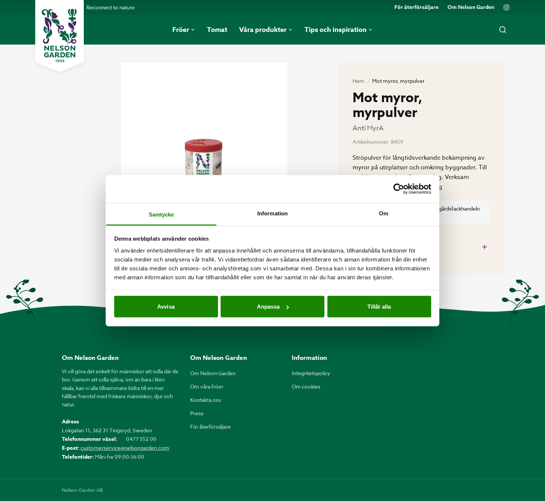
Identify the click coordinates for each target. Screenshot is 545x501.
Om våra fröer (206, 386)
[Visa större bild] (204, 173)
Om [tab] (383, 213)
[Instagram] (506, 7)
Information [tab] (272, 213)
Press (197, 413)
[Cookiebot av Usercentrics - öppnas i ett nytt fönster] (398, 189)
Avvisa (166, 306)
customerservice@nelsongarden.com (124, 447)
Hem (358, 80)
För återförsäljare (416, 7)
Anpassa (268, 306)
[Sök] (503, 30)
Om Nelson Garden (470, 7)
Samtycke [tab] (161, 214)
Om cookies (306, 386)
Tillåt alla (379, 306)
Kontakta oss (205, 399)
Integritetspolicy (311, 373)
